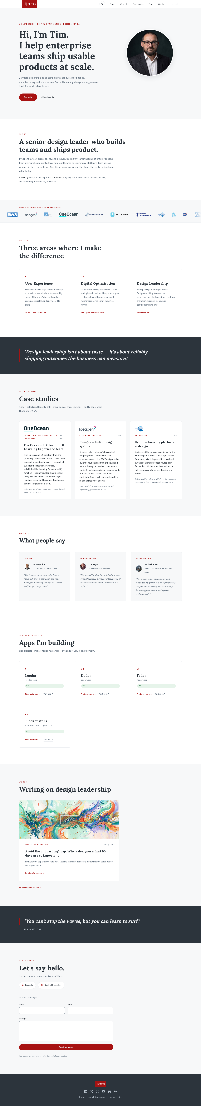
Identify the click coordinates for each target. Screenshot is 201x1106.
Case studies (138, 4)
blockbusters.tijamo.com (38, 725)
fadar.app (142, 680)
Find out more (33, 694)
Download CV (47, 97)
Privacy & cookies (115, 1097)
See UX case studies (35, 312)
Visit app (48, 694)
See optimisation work (92, 312)
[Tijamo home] (29, 4)
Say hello (175, 4)
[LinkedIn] (85, 1091)
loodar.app (31, 680)
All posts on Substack (30, 887)
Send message (66, 1047)
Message (22, 1018)
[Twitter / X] (91, 1091)
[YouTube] (103, 1091)
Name (21, 1004)
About (112, 4)
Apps (151, 4)
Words (161, 4)
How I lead (143, 312)
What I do (124, 4)
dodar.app (86, 680)
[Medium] (115, 1091)
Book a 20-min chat (51, 985)
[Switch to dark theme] (102, 4)
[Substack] (109, 1091)
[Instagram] (97, 1091)
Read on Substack (34, 873)
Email (70, 1004)
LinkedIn (27, 985)
